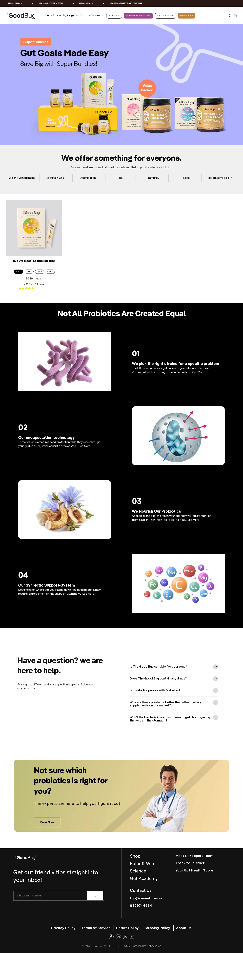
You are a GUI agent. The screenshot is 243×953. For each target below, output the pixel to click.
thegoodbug (97, 946)
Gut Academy (144, 878)
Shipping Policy (157, 928)
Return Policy (127, 928)
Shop (135, 856)
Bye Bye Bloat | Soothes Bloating (34, 261)
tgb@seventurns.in (146, 898)
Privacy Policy (63, 928)
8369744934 (141, 905)
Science (138, 871)
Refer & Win (142, 863)
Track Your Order (190, 863)
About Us (184, 928)
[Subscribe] (95, 895)
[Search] (229, 15)
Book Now (47, 822)
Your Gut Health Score (194, 870)
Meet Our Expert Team (194, 856)
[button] (66, 16)
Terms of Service (96, 928)
